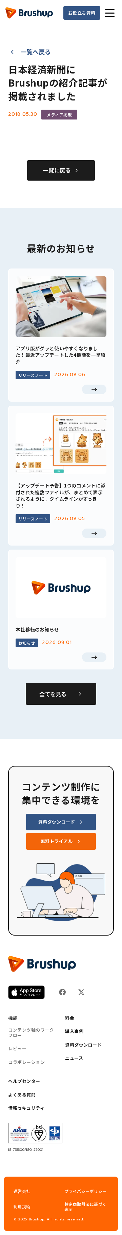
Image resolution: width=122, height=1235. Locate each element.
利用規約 (22, 1207)
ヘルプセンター (24, 1081)
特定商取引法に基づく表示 (85, 1207)
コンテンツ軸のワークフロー (31, 1032)
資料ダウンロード (83, 1045)
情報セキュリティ (26, 1108)
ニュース (74, 1058)
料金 (69, 1018)
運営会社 (22, 1191)
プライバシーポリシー (85, 1191)
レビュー (17, 1048)
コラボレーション (26, 1062)
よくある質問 (22, 1095)
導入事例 (74, 1031)
